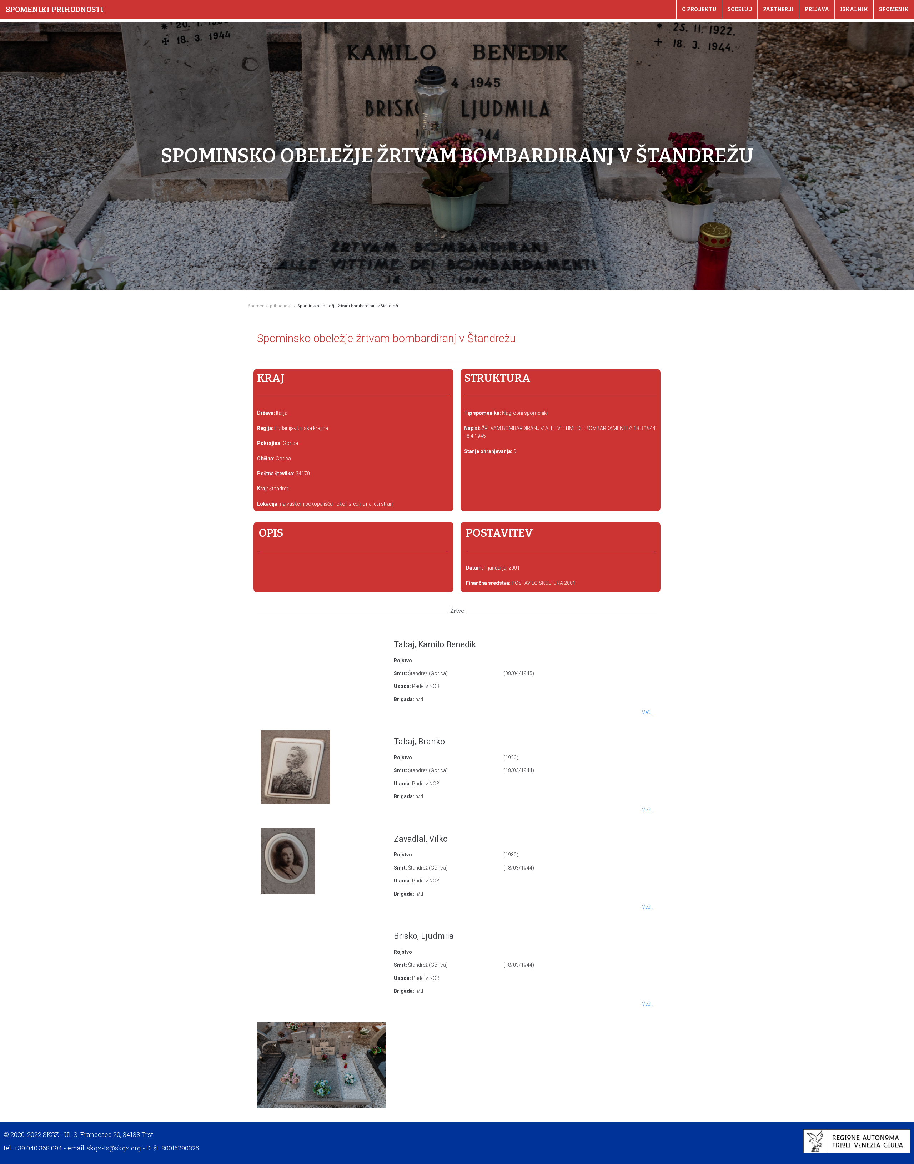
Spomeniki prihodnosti (55, 9)
